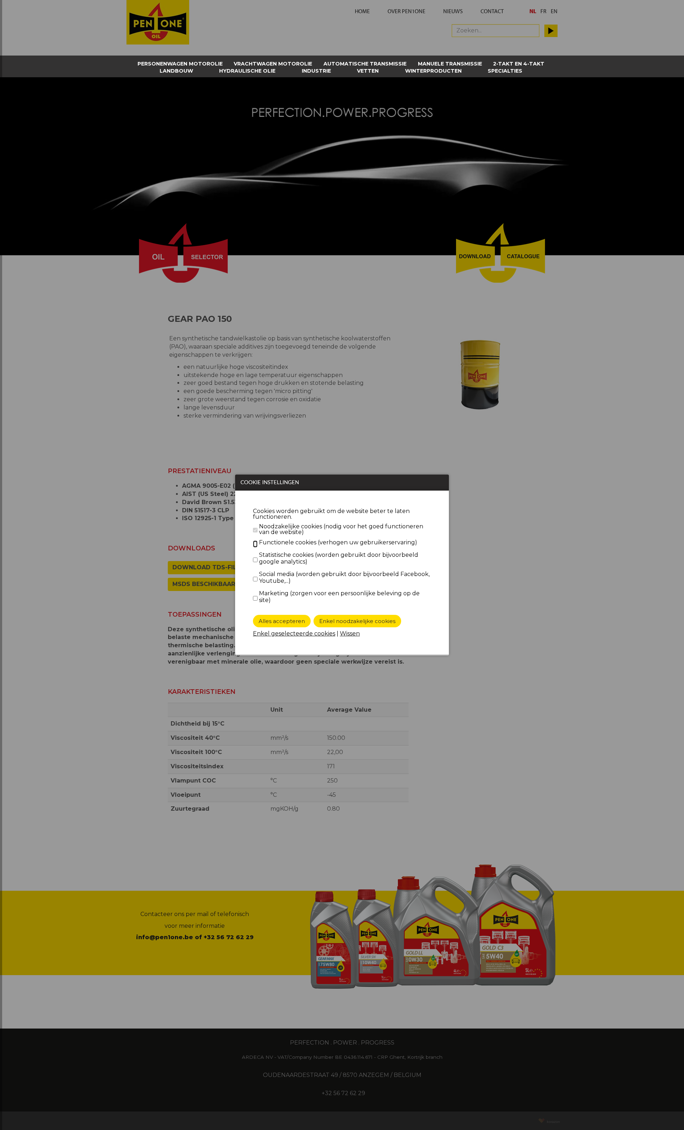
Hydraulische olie (247, 71)
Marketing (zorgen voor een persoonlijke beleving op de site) (339, 596)
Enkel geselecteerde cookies (294, 633)
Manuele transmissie (450, 64)
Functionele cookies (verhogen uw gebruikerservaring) (338, 542)
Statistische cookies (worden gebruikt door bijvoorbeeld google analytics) (338, 558)
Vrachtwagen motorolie (273, 64)
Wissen (350, 633)
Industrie (316, 71)
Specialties (505, 71)
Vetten (368, 71)
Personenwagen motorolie (180, 64)
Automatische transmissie (364, 64)
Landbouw (176, 71)
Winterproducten (433, 71)
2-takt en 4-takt (518, 64)
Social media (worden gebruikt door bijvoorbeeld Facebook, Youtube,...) (344, 577)
